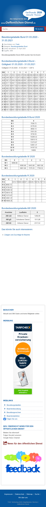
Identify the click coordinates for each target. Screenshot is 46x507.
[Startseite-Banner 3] (23, 359)
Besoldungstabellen (14, 405)
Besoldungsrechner (14, 412)
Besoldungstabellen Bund (19, 46)
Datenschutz (19, 494)
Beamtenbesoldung (14, 409)
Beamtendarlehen (13, 416)
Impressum (8, 494)
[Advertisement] (23, 268)
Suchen (40, 29)
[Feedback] (23, 463)
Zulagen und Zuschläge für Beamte (17, 235)
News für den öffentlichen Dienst (24, 443)
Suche (37, 494)
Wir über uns (23, 497)
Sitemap (29, 494)
